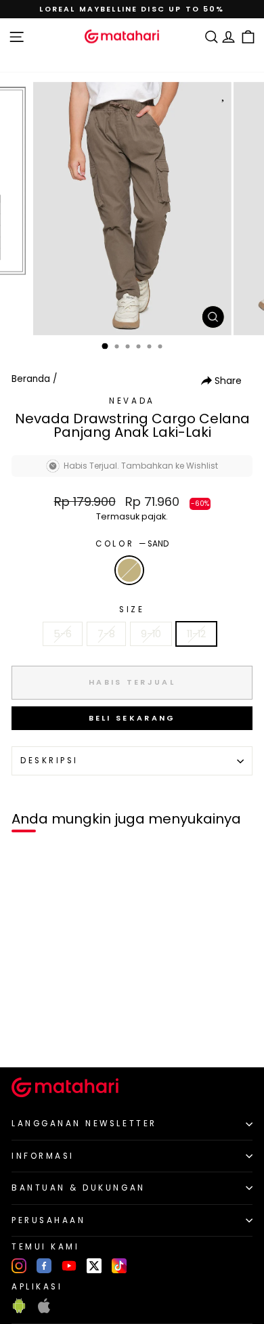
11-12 (196, 634)
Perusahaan (48, 1220)
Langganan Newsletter (84, 1123)
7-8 (106, 634)
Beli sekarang (132, 717)
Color (131, 543)
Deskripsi (49, 760)
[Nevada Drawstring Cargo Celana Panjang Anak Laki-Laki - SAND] (26, 1034)
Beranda (31, 378)
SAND (129, 570)
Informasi (43, 1156)
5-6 (62, 634)
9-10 (151, 634)
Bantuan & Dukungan (79, 1187)
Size (131, 609)
